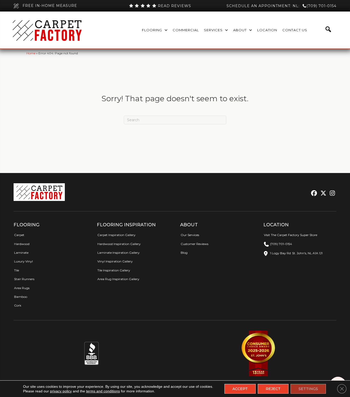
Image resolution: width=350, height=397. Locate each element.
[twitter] (322, 193)
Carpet (19, 235)
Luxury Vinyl (23, 261)
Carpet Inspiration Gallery (116, 235)
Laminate (21, 253)
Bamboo (20, 297)
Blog (184, 253)
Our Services (190, 235)
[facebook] (313, 193)
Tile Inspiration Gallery (113, 270)
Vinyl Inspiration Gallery (115, 261)
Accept (240, 388)
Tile (16, 270)
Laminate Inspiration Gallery (118, 253)
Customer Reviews (194, 244)
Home (30, 53)
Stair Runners (24, 279)
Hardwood (21, 244)
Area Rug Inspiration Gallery (118, 279)
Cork (17, 305)
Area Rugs (21, 288)
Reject (273, 388)
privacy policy (61, 391)
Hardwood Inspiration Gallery (119, 244)
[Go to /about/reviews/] (159, 5)
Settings (308, 388)
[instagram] (331, 193)
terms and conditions (103, 391)
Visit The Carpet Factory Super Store (290, 235)
